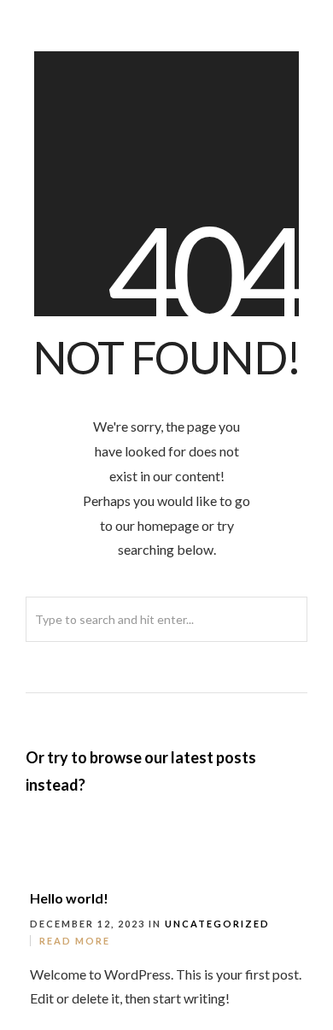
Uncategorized (217, 923)
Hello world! (69, 898)
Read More (74, 940)
